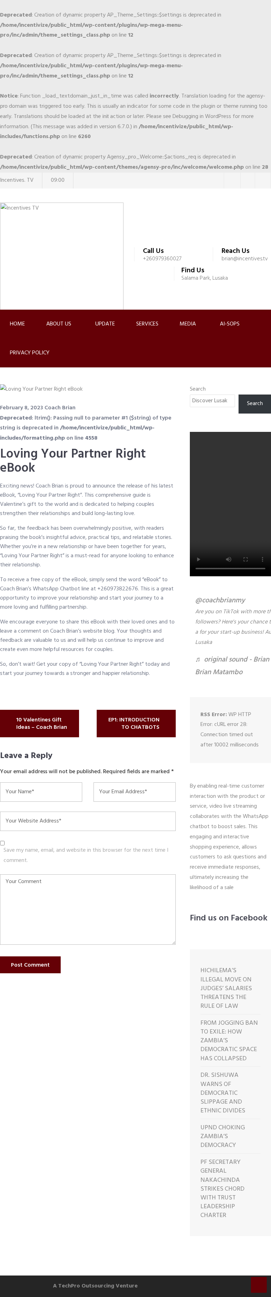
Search (198, 389)
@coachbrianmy (220, 600)
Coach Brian (60, 407)
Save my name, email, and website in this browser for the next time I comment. (86, 855)
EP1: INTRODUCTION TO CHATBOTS (133, 723)
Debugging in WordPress (202, 116)
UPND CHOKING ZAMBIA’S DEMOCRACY (222, 1136)
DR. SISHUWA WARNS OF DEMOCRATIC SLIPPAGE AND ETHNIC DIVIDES (222, 1093)
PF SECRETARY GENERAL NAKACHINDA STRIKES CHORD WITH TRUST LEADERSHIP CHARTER (222, 1189)
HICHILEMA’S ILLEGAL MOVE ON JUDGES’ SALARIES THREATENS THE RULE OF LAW (226, 988)
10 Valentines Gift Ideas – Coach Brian (41, 723)
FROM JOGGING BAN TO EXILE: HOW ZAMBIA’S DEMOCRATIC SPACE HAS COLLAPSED (229, 1041)
